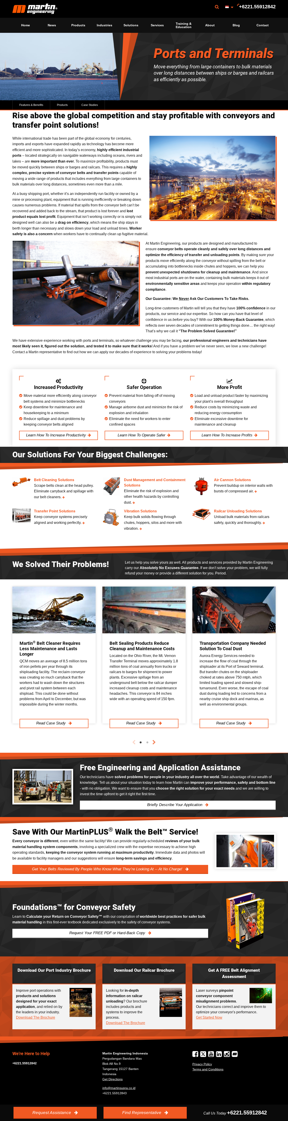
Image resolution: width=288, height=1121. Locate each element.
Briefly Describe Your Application (175, 805)
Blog (236, 25)
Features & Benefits (31, 105)
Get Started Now (209, 1017)
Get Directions (112, 1079)
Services (157, 25)
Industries (104, 25)
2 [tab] (147, 742)
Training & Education (183, 25)
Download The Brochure (35, 1017)
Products (78, 25)
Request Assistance (52, 1112)
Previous (134, 742)
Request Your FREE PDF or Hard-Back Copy (107, 933)
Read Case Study (51, 723)
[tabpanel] (54, 655)
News (52, 25)
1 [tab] (140, 742)
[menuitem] (34, 9)
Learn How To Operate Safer (141, 435)
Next (154, 742)
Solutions (131, 25)
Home (25, 25)
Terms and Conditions (207, 1069)
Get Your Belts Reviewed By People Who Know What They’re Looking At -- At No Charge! (107, 869)
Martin (35, 9)
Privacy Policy (202, 1064)
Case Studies (89, 105)
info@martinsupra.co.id (118, 1088)
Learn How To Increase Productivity (56, 435)
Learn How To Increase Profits (227, 435)
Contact (262, 25)
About (210, 25)
